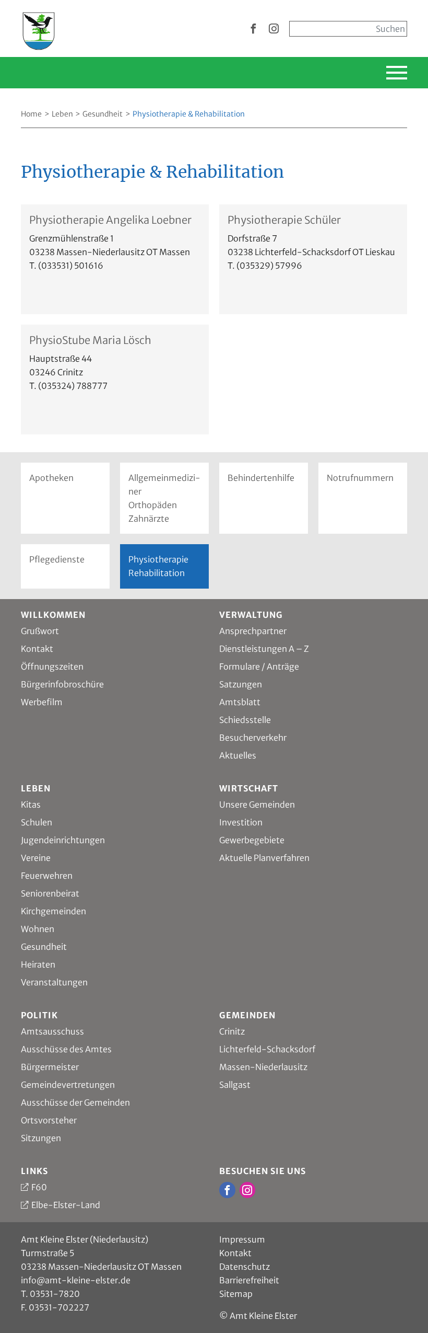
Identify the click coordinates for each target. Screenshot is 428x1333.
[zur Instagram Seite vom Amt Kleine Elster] (274, 29)
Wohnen (37, 929)
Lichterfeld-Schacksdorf (267, 1049)
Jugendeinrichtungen (63, 840)
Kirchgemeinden (53, 911)
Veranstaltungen (54, 982)
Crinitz (232, 1031)
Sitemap (236, 1294)
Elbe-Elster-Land (65, 1205)
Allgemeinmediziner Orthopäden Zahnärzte (164, 498)
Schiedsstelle (245, 720)
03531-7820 (55, 1294)
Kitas (31, 804)
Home (31, 114)
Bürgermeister (50, 1067)
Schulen (36, 822)
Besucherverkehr (253, 737)
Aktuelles (237, 755)
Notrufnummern (360, 478)
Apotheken (51, 478)
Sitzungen (41, 1138)
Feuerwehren (47, 875)
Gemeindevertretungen (68, 1084)
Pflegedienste (57, 559)
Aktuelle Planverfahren (264, 858)
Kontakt (37, 648)
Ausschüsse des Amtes (66, 1049)
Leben (62, 114)
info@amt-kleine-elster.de (75, 1280)
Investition (241, 822)
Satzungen (240, 684)
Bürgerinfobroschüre (62, 684)
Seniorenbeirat (50, 893)
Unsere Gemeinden (257, 804)
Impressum (242, 1239)
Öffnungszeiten (52, 666)
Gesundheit (102, 114)
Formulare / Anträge (259, 666)
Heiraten (38, 964)
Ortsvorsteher (49, 1120)
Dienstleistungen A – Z (264, 648)
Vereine (36, 858)
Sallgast (235, 1084)
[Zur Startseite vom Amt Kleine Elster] (38, 27)
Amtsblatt (239, 702)
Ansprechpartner (253, 631)
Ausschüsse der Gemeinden (75, 1102)
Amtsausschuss (52, 1031)
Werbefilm (42, 702)
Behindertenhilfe (261, 478)
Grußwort (40, 631)
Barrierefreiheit (249, 1280)
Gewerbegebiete (251, 840)
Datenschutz (244, 1266)
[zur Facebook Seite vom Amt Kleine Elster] (253, 29)
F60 (39, 1187)
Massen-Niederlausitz (263, 1067)
